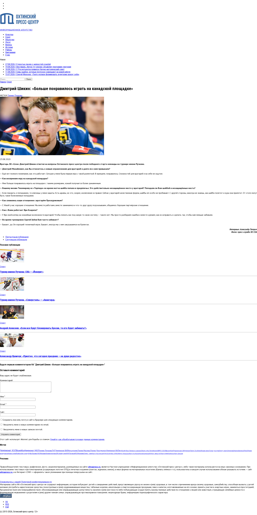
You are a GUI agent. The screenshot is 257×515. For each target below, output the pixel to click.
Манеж (141, 453)
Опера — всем (88, 453)
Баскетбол (169, 451)
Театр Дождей (178, 453)
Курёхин (187, 451)
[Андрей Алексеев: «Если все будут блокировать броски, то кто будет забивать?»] (12, 318)
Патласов (72, 453)
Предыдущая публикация (17, 236)
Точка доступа (214, 451)
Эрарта (236, 451)
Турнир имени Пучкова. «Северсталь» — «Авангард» (27, 299)
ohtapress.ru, (6, 472)
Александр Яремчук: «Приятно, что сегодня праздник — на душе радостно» (40, 356)
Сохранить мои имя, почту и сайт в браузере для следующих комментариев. (38, 419)
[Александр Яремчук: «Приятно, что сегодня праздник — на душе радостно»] (12, 346)
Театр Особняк (195, 451)
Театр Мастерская (97, 453)
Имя (2, 396)
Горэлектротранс (51, 453)
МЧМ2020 (106, 453)
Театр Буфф (164, 453)
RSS (7, 504)
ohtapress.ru (94, 466)
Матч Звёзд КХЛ (156, 453)
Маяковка (81, 453)
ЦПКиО (245, 451)
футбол (121, 450)
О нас (7, 55)
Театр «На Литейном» (149, 451)
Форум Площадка (123, 453)
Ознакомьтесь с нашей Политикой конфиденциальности (26, 481)
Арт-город (24, 453)
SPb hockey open (61, 453)
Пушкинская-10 (178, 451)
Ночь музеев (73, 450)
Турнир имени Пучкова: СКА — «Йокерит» (22, 271)
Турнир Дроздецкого (98, 450)
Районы (8, 50)
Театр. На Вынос (134, 453)
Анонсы (8, 44)
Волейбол (20, 450)
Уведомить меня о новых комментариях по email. (26, 424)
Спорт (7, 37)
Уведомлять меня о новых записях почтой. (23, 429)
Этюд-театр (223, 451)
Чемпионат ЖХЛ (113, 450)
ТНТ (54, 450)
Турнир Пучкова (15, 95)
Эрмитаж (230, 451)
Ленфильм (171, 453)
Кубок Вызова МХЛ (34, 453)
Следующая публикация (16, 239)
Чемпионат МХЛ (32, 450)
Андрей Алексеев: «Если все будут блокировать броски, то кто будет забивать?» (43, 328)
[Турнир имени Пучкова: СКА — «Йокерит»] (12, 261)
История (9, 47)
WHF (67, 453)
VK (6, 502)
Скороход (146, 453)
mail (7, 507)
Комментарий (6, 380)
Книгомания (10, 52)
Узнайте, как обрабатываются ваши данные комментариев (77, 439)
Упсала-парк (205, 451)
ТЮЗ (76, 453)
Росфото (18, 453)
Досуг (8, 42)
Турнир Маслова (84, 450)
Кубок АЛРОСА (114, 453)
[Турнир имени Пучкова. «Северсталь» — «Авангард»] (12, 290)
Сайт (2, 412)
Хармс (240, 451)
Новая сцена (12, 453)
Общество (9, 39)
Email (3, 404)
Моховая (43, 453)
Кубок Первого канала (132, 450)
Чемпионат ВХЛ (62, 450)
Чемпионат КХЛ (8, 450)
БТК (150, 453)
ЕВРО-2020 (162, 451)
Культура (9, 34)
